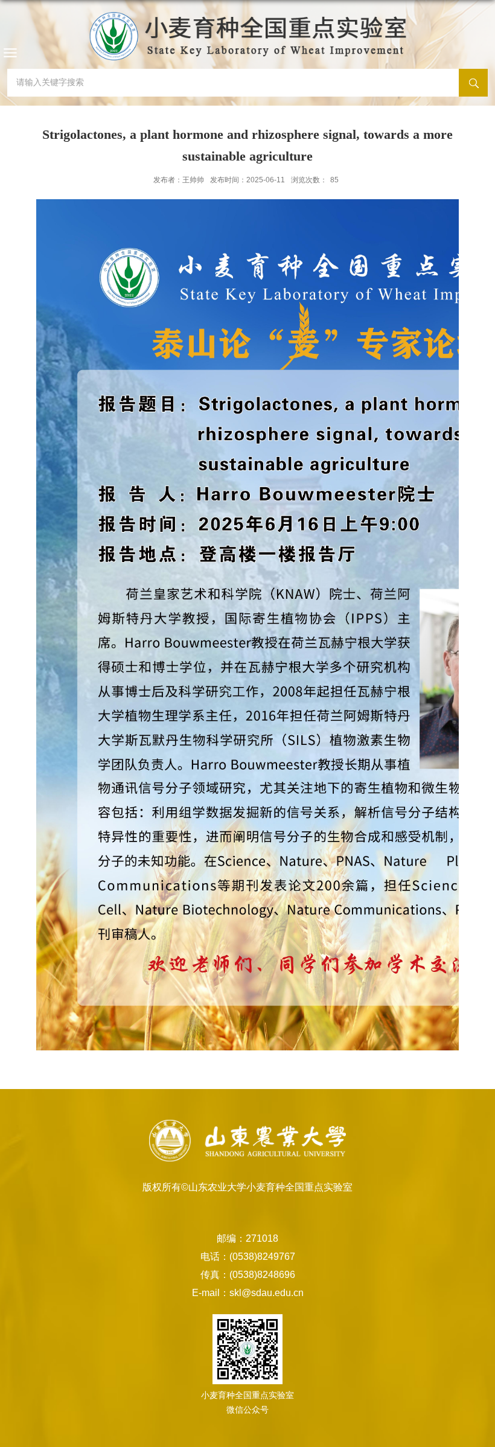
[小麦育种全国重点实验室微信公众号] (247, 1336)
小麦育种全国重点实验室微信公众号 (247, 1402)
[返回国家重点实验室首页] (247, 33)
